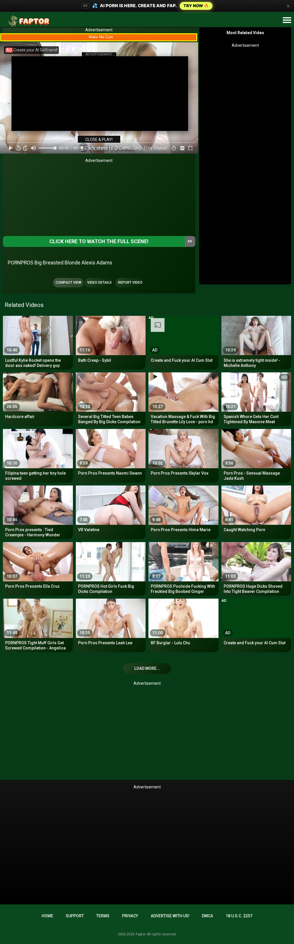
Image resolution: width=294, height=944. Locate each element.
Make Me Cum (101, 37)
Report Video (130, 283)
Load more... (147, 668)
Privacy (130, 916)
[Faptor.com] (30, 21)
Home (47, 916)
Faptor (141, 934)
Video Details (99, 283)
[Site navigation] (287, 20)
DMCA (207, 916)
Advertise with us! (170, 916)
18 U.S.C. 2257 (239, 916)
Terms (102, 916)
